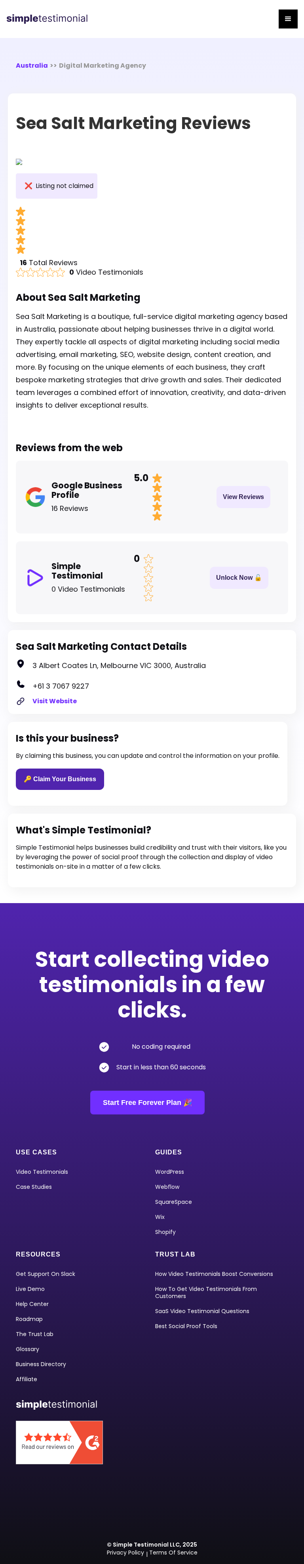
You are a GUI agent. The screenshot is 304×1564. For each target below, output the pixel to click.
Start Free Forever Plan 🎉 (147, 1103)
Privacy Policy (125, 1552)
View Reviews (243, 496)
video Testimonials (42, 1171)
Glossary (27, 1349)
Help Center (32, 1304)
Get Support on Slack (45, 1273)
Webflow (167, 1186)
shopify (165, 1232)
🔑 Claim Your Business (60, 779)
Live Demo (30, 1289)
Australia (32, 65)
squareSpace (173, 1201)
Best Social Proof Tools (186, 1326)
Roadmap (29, 1319)
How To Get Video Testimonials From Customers (206, 1292)
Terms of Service (173, 1552)
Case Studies (34, 1186)
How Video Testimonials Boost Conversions (214, 1273)
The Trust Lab (34, 1334)
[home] (49, 19)
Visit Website (54, 701)
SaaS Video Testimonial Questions (202, 1311)
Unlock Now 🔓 (239, 577)
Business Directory (41, 1364)
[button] (288, 18)
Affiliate (26, 1379)
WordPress (169, 1171)
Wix (160, 1216)
